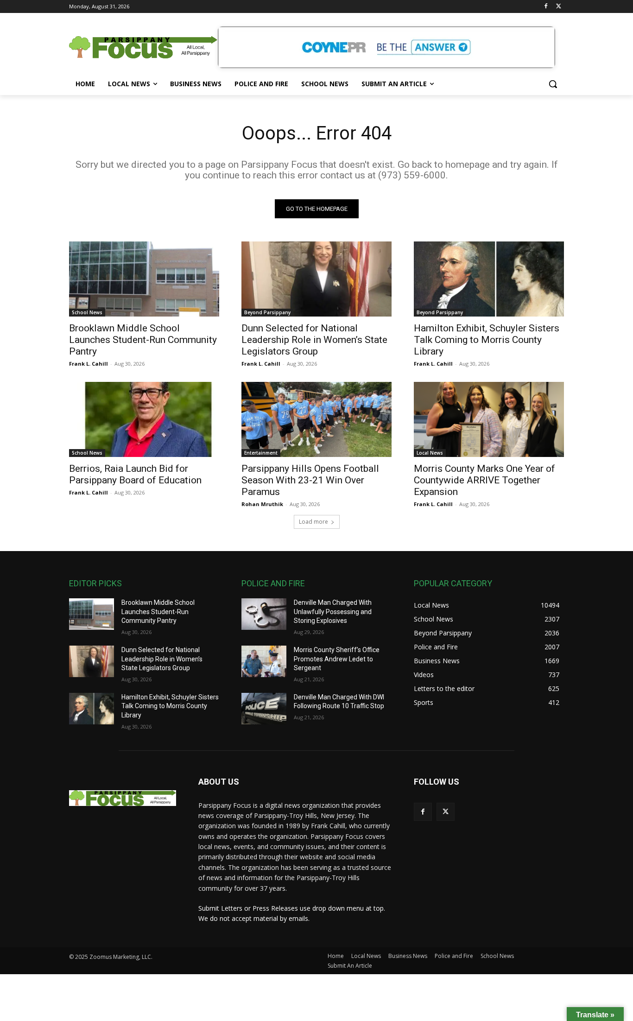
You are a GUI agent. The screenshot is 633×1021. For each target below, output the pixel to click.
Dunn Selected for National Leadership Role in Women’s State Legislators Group (314, 340)
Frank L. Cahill (88, 363)
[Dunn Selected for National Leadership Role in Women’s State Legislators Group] (316, 279)
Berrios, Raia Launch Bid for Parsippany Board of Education (135, 474)
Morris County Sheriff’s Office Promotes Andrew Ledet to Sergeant (337, 659)
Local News (430, 453)
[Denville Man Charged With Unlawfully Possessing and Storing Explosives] (263, 614)
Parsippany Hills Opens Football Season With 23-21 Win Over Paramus (310, 480)
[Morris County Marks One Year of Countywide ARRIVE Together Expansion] (489, 419)
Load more (313, 522)
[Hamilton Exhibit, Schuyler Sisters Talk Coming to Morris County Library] (489, 279)
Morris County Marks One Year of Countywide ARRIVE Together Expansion (484, 480)
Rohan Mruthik (262, 504)
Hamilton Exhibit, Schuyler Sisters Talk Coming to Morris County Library (486, 340)
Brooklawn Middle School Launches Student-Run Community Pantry (143, 340)
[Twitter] (558, 6)
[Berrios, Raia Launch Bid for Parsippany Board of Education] (144, 419)
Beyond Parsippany (267, 312)
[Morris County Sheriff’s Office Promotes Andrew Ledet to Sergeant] (263, 661)
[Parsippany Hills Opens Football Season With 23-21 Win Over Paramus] (316, 419)
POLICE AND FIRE (273, 583)
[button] (553, 84)
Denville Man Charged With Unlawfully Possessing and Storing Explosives (333, 611)
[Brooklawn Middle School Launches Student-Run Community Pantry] (144, 279)
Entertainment (261, 453)
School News (87, 312)
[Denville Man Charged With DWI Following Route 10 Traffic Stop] (263, 708)
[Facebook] (545, 6)
